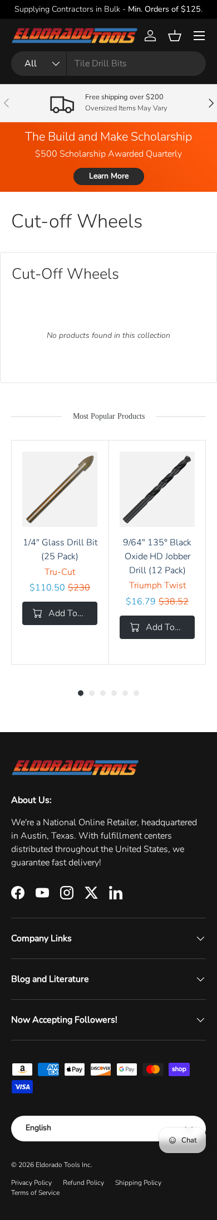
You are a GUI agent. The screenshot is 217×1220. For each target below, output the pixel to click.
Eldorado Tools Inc (63, 1164)
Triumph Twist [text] (157, 585)
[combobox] (108, 63)
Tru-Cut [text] (60, 572)
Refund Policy (83, 1182)
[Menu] (199, 35)
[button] (174, 35)
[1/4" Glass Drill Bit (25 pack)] (59, 489)
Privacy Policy (31, 1182)
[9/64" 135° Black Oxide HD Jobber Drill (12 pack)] (157, 489)
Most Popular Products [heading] (109, 416)
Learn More (109, 176)
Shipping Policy (138, 1182)
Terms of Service (35, 1192)
